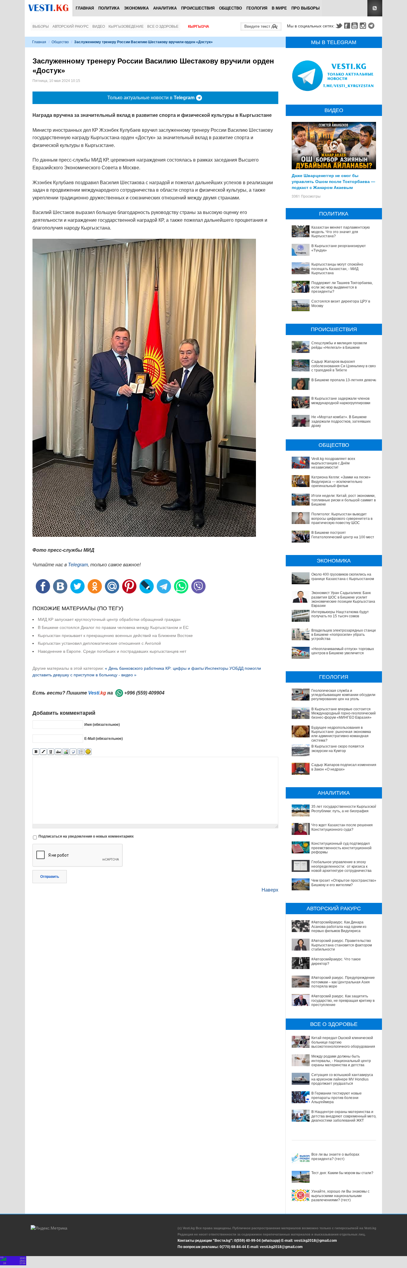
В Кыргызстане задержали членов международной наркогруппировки (340, 400)
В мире (279, 8)
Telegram (372, 25)
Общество (230, 8)
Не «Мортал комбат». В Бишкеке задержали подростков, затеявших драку (341, 421)
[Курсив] (43, 751)
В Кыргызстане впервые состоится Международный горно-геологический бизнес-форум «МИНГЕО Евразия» (343, 713)
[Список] (80, 751)
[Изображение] (65, 751)
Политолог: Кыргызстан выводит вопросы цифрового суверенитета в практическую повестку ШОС (341, 518)
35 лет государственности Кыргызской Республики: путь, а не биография (344, 808)
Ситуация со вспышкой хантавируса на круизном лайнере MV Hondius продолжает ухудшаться (342, 1079)
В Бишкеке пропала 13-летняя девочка (344, 380)
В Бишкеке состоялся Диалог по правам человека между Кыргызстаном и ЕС (113, 627)
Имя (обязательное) (102, 725)
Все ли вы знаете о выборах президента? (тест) (335, 1156)
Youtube (355, 25)
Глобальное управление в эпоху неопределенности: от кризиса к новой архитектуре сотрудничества (341, 866)
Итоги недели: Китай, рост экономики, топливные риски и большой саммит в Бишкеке (343, 500)
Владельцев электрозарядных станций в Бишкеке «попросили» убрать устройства (344, 634)
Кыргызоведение (126, 26)
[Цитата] (73, 751)
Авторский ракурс (70, 26)
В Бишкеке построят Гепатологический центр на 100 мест (342, 535)
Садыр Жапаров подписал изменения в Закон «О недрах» (343, 767)
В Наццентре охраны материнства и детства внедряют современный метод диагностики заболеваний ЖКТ (344, 1116)
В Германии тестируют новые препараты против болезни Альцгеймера (336, 1097)
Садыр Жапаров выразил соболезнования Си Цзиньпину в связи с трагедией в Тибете (344, 365)
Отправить (49, 877)
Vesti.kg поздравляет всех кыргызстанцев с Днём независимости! (333, 463)
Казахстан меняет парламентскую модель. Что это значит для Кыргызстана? (340, 231)
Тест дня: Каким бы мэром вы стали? (342, 1173)
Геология (256, 8)
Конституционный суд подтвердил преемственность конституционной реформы (341, 847)
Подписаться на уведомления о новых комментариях (86, 836)
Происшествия (198, 8)
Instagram (364, 25)
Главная (85, 8)
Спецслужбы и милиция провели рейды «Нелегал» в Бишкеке (339, 345)
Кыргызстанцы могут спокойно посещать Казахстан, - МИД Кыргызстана (337, 268)
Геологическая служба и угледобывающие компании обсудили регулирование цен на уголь (343, 695)
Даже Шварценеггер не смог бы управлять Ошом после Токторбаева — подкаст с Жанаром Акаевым (333, 181)
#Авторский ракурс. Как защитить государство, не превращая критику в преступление (343, 1000)
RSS (374, 8)
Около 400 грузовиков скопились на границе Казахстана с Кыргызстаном (342, 576)
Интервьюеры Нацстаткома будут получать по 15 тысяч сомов (340, 614)
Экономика (136, 8)
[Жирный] (35, 751)
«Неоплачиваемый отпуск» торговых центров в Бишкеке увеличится (342, 651)
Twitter (339, 25)
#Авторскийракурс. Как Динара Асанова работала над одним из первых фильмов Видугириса (338, 926)
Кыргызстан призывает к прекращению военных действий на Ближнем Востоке (115, 635)
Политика (108, 8)
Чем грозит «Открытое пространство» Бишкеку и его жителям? (343, 882)
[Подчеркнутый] (50, 751)
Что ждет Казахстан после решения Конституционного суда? (342, 827)
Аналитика (165, 8)
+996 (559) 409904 (144, 692)
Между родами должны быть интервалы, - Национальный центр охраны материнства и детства (341, 1060)
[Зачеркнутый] (58, 751)
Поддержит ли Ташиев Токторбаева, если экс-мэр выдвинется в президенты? (342, 287)
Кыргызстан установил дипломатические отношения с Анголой (99, 643)
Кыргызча (198, 26)
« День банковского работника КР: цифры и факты (154, 668)
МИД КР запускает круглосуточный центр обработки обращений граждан (109, 619)
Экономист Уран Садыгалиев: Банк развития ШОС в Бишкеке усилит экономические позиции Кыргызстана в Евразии (344, 599)
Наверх (270, 889)
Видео (98, 26)
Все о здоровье (162, 26)
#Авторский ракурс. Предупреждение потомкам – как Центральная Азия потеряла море (343, 982)
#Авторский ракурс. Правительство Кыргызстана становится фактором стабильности (341, 945)
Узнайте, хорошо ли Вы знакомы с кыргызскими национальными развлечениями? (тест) (340, 1195)
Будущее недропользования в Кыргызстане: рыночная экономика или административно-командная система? (341, 734)
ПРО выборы (305, 8)
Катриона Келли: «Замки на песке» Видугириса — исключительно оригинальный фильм (341, 481)
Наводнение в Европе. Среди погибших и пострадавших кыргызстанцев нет (112, 651)
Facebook (347, 25)
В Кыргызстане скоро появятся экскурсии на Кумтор (337, 748)
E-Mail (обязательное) (103, 739)
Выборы (40, 26)
